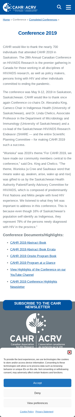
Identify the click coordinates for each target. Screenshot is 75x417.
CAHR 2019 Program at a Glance (32, 263)
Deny (37, 393)
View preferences (37, 403)
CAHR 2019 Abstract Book (28, 242)
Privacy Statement (44, 411)
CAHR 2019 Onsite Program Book (33, 256)
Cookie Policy (27, 411)
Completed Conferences (43, 19)
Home (6, 19)
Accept (37, 382)
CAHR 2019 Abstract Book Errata (33, 249)
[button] (69, 352)
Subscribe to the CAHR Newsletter (37, 305)
